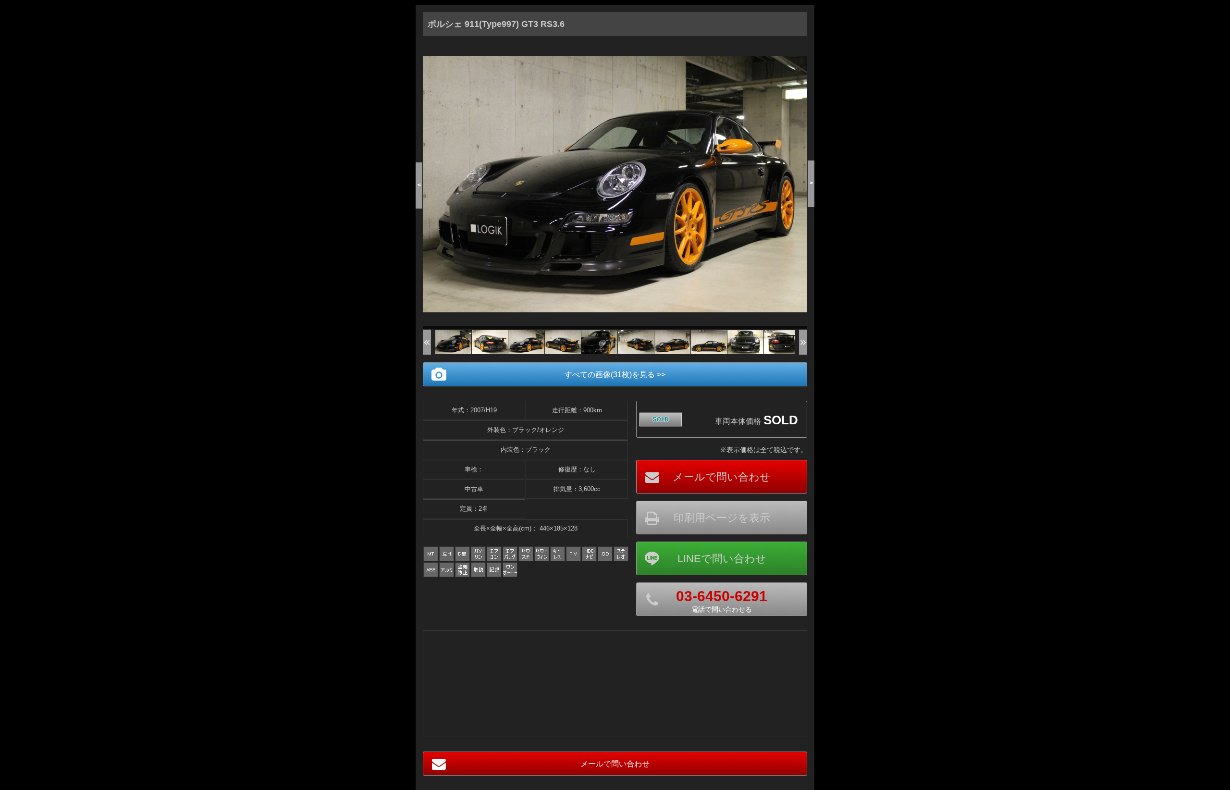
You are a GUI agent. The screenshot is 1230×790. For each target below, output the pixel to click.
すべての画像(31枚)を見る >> (615, 374)
